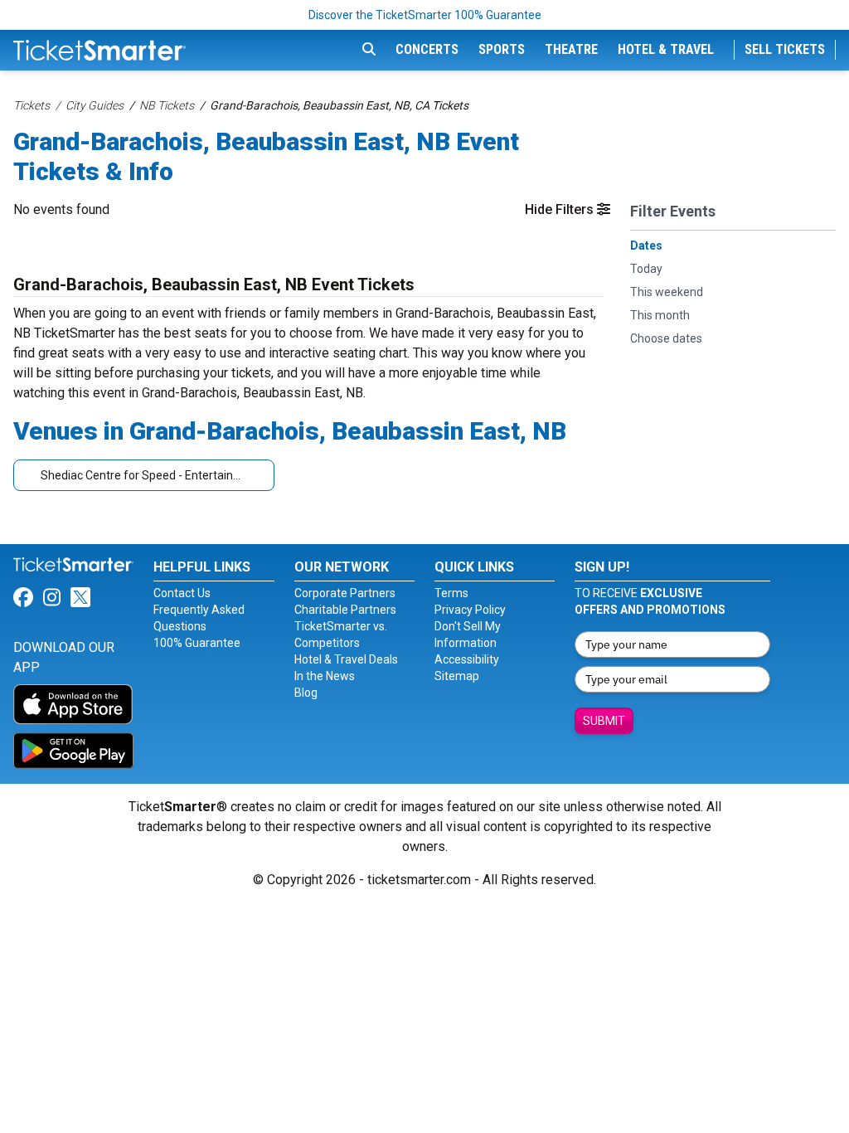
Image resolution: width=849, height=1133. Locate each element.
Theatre (571, 49)
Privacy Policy (470, 609)
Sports (501, 49)
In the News (324, 676)
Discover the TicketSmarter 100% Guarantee (424, 15)
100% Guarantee (196, 642)
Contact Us (182, 593)
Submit (604, 720)
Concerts (426, 49)
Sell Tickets (785, 49)
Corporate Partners (344, 593)
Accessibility (466, 659)
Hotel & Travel (666, 49)
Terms (451, 593)
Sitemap (456, 676)
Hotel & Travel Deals (346, 659)
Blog (306, 692)
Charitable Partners (345, 609)
